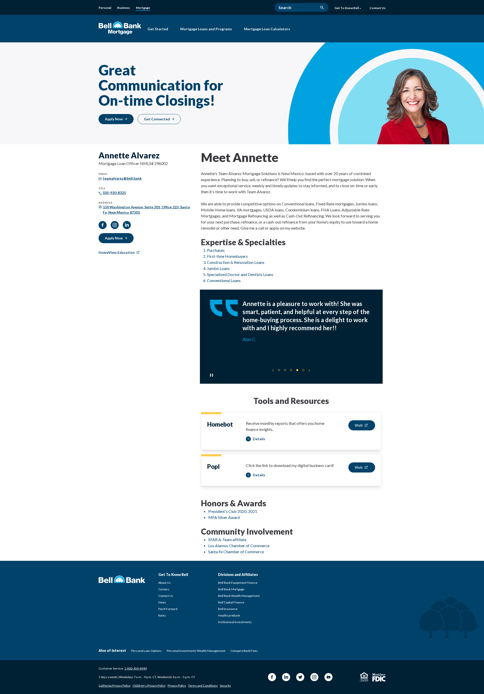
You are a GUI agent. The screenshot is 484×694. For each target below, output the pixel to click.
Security (225, 685)
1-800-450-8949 (135, 668)
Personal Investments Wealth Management (196, 651)
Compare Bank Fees (244, 651)
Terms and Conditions (203, 685)
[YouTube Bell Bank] (328, 677)
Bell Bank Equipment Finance (237, 583)
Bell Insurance (227, 609)
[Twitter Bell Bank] (300, 677)
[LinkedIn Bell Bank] (286, 677)
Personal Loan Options (146, 651)
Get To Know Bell (347, 8)
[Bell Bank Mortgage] (120, 28)
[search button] (322, 8)
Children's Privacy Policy (149, 685)
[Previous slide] (273, 370)
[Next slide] (309, 370)
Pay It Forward (167, 609)
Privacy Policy (177, 685)
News (162, 602)
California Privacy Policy (115, 685)
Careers (163, 589)
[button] (255, 439)
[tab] (279, 370)
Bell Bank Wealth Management (239, 596)
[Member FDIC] (378, 677)
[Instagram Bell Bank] (314, 677)
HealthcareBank (229, 615)
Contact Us (165, 596)
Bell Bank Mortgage (231, 589)
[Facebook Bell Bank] (272, 677)
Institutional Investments (235, 622)
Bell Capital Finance (231, 602)
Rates (162, 615)
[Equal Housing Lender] (364, 677)
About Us (164, 583)
